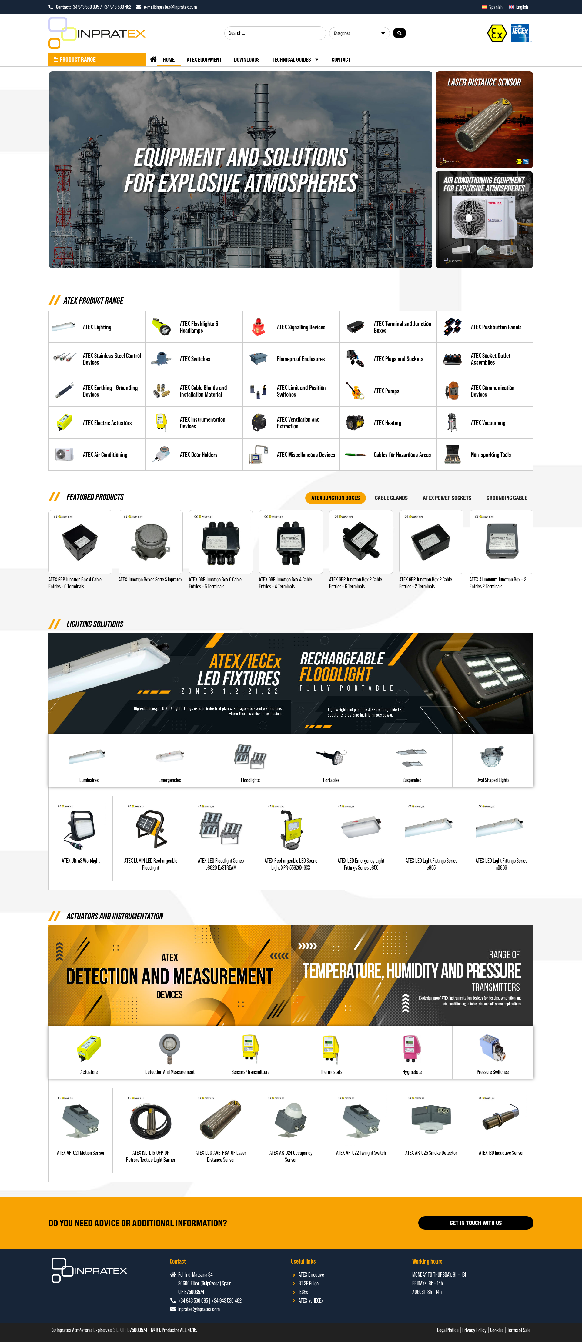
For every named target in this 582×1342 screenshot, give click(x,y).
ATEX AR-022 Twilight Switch (361, 1153)
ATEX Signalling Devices (301, 327)
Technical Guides (291, 59)
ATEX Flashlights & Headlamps (199, 327)
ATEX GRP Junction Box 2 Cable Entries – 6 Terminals (355, 583)
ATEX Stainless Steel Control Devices (112, 359)
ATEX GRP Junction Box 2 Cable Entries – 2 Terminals (425, 583)
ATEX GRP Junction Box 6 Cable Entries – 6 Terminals (215, 583)
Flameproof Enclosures (301, 358)
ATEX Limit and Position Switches (301, 391)
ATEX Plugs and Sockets (398, 358)
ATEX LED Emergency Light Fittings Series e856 (361, 864)
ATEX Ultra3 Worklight (81, 860)
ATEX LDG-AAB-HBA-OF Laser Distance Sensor (221, 1156)
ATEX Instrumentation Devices (203, 423)
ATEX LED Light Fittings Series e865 (431, 864)
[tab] (335, 498)
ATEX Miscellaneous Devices (306, 454)
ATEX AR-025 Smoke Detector (431, 1153)
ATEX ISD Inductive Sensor (501, 1153)
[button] (250, 780)
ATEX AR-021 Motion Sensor (81, 1153)
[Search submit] (399, 33)
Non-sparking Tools (491, 454)
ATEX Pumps (387, 391)
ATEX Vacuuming (488, 422)
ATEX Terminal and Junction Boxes (402, 327)
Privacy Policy (474, 1330)
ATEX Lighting (97, 327)
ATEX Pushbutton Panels (496, 327)
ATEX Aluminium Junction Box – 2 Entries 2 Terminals (498, 583)
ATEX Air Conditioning (105, 454)
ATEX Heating (387, 422)
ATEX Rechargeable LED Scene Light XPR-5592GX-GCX (291, 864)
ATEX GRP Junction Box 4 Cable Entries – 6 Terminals (75, 583)
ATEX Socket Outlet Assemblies (490, 359)
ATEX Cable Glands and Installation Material (203, 391)
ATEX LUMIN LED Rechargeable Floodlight (150, 864)
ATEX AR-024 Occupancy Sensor (291, 1156)
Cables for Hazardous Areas (402, 454)
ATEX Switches (195, 358)
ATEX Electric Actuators (107, 422)
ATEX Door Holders (199, 454)
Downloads (247, 59)
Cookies (496, 1330)
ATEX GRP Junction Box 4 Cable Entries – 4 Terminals (285, 583)
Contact (341, 59)
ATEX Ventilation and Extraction (298, 423)
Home (169, 59)
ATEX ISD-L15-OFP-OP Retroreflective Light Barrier (151, 1156)
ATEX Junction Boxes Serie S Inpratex (150, 579)
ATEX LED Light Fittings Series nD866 (501, 864)
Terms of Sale (518, 1330)
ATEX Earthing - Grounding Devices (110, 391)
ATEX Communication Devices (493, 391)
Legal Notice (448, 1330)
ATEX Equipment (204, 59)
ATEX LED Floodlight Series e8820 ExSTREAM (221, 864)
